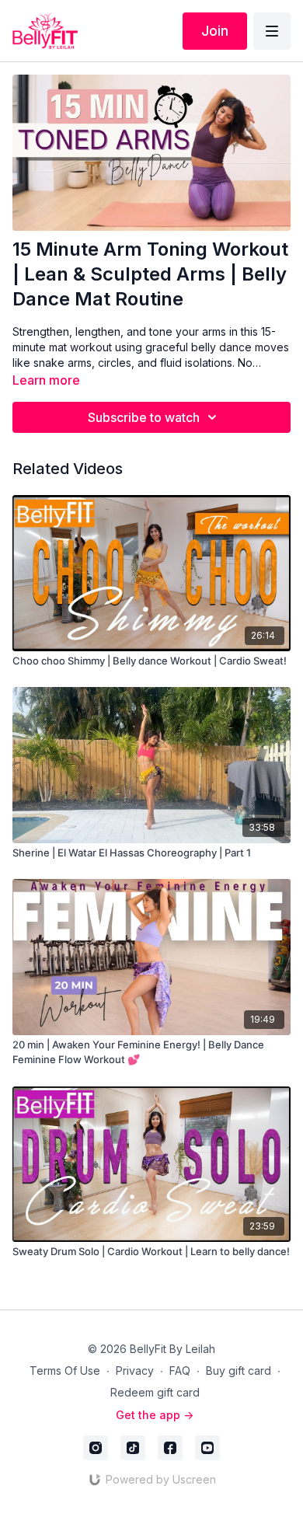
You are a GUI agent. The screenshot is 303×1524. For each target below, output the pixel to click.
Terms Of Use (65, 1370)
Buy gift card (238, 1370)
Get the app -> (154, 1414)
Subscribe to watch (144, 417)
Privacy (135, 1370)
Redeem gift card (155, 1392)
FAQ (179, 1370)
